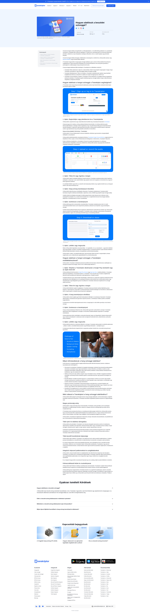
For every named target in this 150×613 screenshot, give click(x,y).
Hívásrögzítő (69, 570)
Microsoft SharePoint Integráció (57, 582)
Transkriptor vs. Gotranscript (106, 578)
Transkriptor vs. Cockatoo (105, 574)
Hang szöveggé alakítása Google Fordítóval (73, 577)
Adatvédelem (48, 606)
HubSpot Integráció (54, 572)
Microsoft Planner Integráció (56, 586)
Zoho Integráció (54, 580)
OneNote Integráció (54, 588)
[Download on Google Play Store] (78, 561)
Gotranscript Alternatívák (88, 578)
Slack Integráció (54, 578)
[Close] (148, 1)
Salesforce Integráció (55, 576)
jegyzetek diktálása (67, 59)
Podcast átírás (37, 588)
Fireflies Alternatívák (87, 576)
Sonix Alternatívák (87, 588)
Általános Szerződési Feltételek (58, 606)
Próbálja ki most (101, 1)
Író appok (69, 592)
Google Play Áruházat (83, 272)
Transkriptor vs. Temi (104, 590)
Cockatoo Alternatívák (88, 574)
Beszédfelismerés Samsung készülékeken (72, 595)
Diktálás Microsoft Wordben (72, 581)
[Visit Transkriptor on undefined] (36, 606)
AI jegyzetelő (36, 570)
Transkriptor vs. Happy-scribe (106, 580)
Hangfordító (36, 584)
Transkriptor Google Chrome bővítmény (96, 137)
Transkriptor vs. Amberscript (106, 570)
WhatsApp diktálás (70, 574)
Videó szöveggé (37, 572)
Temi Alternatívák (87, 590)
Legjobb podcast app (71, 585)
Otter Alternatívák (87, 584)
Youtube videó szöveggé (38, 574)
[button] (80, 5)
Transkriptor (107, 121)
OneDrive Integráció (54, 590)
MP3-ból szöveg (37, 578)
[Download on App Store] (93, 561)
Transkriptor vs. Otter (104, 584)
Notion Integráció (54, 574)
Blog (70, 606)
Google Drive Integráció (55, 570)
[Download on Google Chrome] (108, 561)
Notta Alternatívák (87, 582)
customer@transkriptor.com (99, 606)
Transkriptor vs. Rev (104, 586)
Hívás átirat (36, 590)
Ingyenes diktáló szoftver (72, 572)
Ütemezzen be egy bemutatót (98, 5)
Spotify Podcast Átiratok (71, 579)
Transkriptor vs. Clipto (105, 572)
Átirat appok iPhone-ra (71, 590)
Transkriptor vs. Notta (105, 582)
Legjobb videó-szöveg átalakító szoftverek (73, 588)
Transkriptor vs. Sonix (105, 588)
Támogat (66, 606)
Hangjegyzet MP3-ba (71, 600)
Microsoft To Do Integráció (56, 584)
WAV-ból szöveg (37, 582)
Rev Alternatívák (87, 586)
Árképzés (74, 5)
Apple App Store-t (93, 272)
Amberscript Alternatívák (88, 570)
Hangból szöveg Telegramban (73, 583)
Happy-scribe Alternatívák (88, 580)
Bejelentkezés (86, 5)
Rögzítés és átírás (37, 586)
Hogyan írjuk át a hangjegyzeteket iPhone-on (73, 598)
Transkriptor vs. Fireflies (105, 576)
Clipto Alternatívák (87, 572)
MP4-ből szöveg (37, 580)
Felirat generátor (37, 576)
